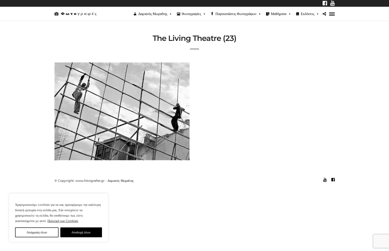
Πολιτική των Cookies (62, 221)
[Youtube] (332, 3)
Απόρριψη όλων (37, 232)
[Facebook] (325, 3)
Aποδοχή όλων (81, 232)
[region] (58, 217)
